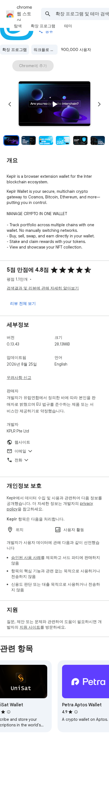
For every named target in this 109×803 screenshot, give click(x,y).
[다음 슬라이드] (99, 104)
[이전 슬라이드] (9, 104)
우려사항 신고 (19, 377)
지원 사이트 (30, 627)
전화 (18, 460)
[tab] (18, 26)
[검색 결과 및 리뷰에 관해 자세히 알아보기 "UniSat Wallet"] (8, 712)
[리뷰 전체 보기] (23, 303)
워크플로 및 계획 (46, 49)
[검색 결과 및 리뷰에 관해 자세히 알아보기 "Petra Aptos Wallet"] (76, 712)
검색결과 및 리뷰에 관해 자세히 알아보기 (43, 288)
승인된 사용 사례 (26, 557)
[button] (54, 104)
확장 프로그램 (14, 49)
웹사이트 (22, 442)
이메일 (20, 451)
